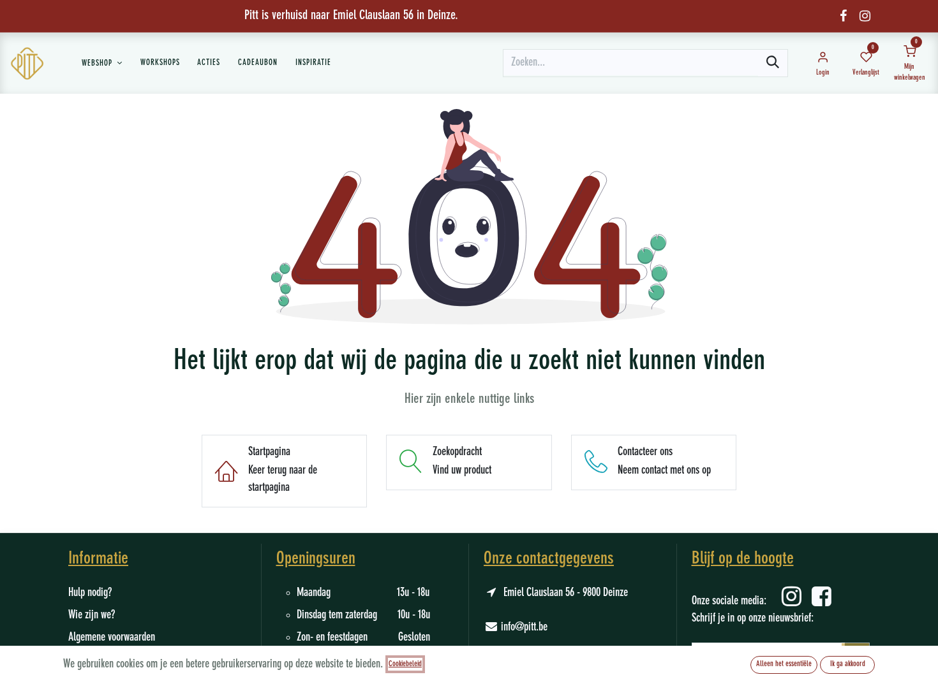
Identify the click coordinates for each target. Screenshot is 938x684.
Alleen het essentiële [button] (784, 664)
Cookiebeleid (405, 664)
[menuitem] (102, 63)
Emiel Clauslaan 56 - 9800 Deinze (565, 593)
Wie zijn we (89, 615)
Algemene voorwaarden (111, 637)
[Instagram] (865, 16)
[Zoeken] (772, 63)
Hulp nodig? (90, 593)
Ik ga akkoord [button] (847, 664)
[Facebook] (843, 16)
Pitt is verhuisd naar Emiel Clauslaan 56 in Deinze (349, 16)
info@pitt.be (524, 627)
